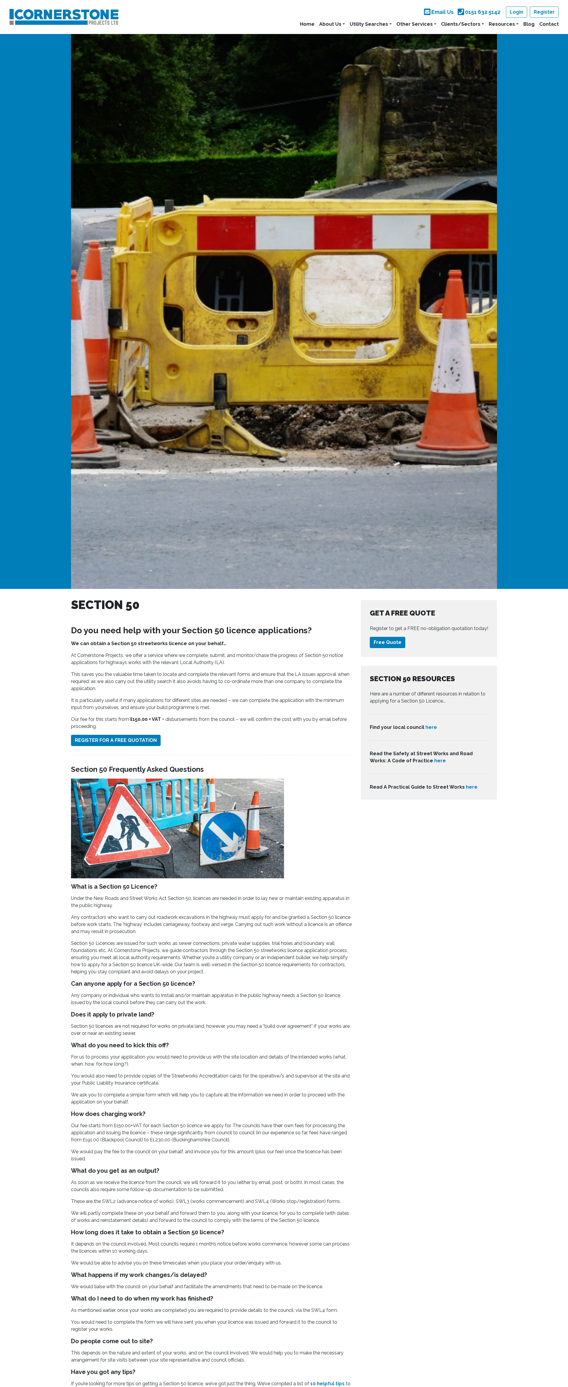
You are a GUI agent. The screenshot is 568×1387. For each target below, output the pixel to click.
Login (516, 12)
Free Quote (387, 642)
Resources (502, 24)
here (431, 727)
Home (307, 24)
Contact (549, 24)
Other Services (414, 24)
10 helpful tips (327, 1383)
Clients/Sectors (460, 24)
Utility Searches (369, 24)
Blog (529, 24)
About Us (330, 24)
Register (544, 12)
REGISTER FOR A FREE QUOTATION (116, 740)
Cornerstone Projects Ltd (64, 17)
